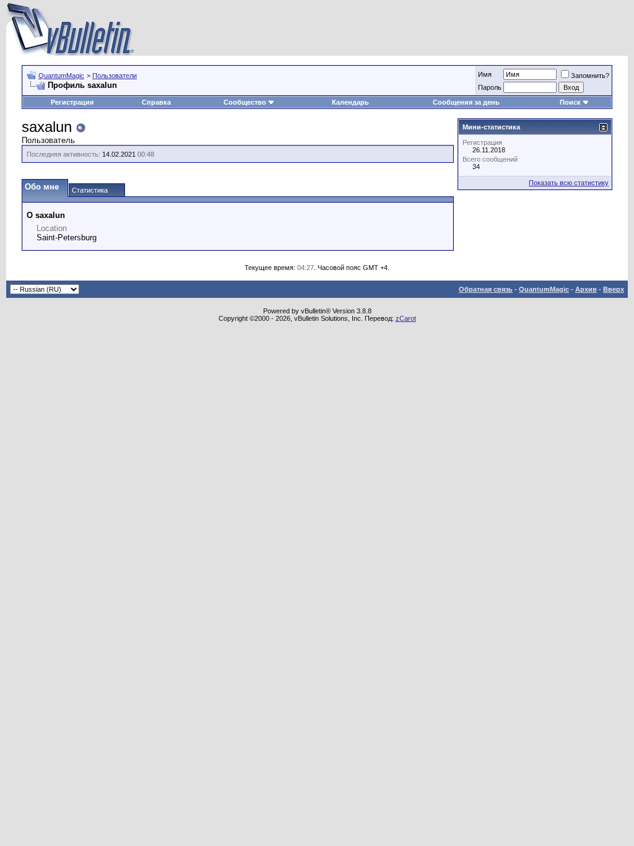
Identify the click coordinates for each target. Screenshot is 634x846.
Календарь (350, 102)
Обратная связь (486, 289)
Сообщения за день (466, 102)
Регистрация (72, 102)
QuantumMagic (61, 75)
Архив (586, 289)
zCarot (406, 318)
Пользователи (114, 75)
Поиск (570, 102)
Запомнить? (590, 75)
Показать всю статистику (569, 182)
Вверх (613, 289)
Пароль (490, 87)
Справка (156, 102)
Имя (485, 74)
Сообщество (245, 102)
